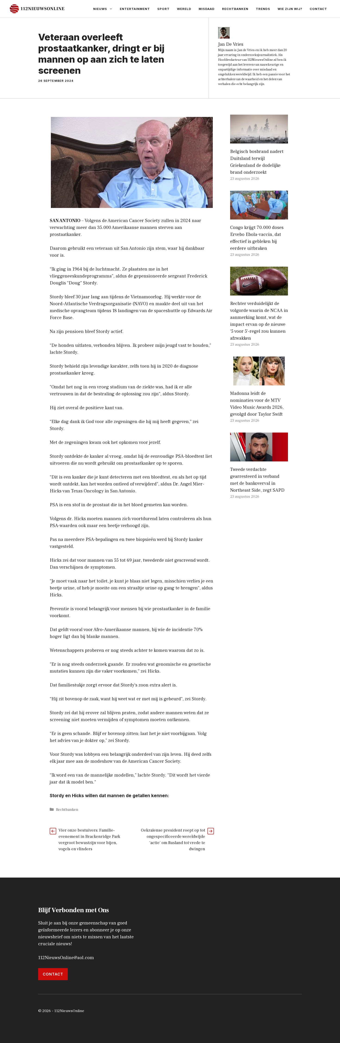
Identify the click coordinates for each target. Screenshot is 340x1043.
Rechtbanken (235, 9)
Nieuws (100, 9)
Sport (163, 9)
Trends (263, 9)
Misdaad (207, 9)
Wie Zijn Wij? (290, 9)
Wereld (184, 9)
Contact (318, 9)
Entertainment (135, 9)
